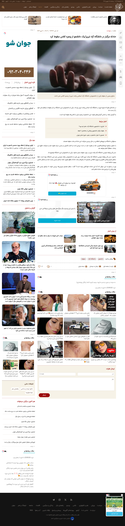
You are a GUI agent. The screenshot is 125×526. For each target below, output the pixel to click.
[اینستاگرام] (59, 500)
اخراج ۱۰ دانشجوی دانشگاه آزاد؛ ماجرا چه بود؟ (91, 126)
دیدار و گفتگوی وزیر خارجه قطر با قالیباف (20, 103)
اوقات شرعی (46, 510)
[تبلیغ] (19, 72)
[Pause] (79, 221)
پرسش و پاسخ (56, 510)
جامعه (40, 7)
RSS (3, 1)
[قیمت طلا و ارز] (120, 72)
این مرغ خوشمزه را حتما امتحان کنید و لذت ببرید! (56, 18)
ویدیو (73, 7)
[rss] (71, 500)
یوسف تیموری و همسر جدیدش (26, 406)
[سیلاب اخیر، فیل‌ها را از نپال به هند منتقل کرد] (70, 239)
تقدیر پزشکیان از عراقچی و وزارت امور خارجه (19, 113)
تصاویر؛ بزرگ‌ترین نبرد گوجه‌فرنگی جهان (19, 119)
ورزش (94, 7)
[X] (65, 500)
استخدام (29, 1)
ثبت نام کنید (114, 514)
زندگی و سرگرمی (55, 7)
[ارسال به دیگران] (121, 42)
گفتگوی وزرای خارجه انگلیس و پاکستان (20, 108)
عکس (78, 7)
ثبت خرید (57, 220)
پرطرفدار (17, 82)
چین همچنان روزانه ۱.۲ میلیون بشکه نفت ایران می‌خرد (19, 202)
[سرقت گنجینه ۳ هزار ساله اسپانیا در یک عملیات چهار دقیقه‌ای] (110, 239)
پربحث (7, 82)
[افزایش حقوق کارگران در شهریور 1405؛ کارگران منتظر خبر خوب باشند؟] (18, 222)
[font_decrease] (120, 63)
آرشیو (7, 1)
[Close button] (122, 495)
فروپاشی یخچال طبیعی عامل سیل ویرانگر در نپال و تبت (19, 442)
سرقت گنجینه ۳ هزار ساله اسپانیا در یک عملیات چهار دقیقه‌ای (92, 237)
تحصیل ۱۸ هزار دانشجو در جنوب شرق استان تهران (90, 135)
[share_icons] (120, 47)
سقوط (83, 259)
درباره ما (18, 1)
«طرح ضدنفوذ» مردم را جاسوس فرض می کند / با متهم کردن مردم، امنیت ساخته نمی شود (19, 329)
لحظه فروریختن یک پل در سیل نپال (25, 416)
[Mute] (82, 221)
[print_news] (120, 37)
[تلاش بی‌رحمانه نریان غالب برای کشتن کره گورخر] (34, 20)
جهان (25, 7)
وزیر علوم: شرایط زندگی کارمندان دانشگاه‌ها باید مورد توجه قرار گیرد (91, 247)
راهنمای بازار (65, 7)
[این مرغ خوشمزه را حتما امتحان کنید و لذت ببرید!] (74, 20)
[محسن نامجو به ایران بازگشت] (114, 20)
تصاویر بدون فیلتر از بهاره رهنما (26, 437)
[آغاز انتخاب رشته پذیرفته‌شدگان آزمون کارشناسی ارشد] (70, 249)
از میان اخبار (112, 231)
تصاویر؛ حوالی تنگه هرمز (25, 189)
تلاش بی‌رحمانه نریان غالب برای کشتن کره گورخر (15, 18)
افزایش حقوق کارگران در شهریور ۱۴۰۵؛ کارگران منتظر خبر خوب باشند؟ (19, 237)
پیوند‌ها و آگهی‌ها (68, 510)
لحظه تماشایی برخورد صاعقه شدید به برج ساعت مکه (20, 175)
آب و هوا (37, 510)
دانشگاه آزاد (91, 259)
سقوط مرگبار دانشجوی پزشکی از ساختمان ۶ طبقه (91, 131)
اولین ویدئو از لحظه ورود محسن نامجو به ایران (18, 145)
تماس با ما (12, 1)
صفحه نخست (108, 7)
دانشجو (101, 259)
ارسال (44, 395)
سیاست (100, 7)
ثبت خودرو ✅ (62, 193)
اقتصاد (46, 7)
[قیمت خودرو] (120, 77)
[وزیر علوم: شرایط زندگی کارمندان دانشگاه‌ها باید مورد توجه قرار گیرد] (110, 249)
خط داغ (32, 140)
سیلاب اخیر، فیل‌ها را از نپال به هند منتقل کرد (50, 236)
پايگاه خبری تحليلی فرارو (58, 515)
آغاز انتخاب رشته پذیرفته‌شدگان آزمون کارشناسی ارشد (52, 247)
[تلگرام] (54, 500)
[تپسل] (49, 175)
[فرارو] (119, 7)
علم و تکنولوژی (86, 7)
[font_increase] (120, 56)
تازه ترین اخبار (29, 82)
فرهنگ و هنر (33, 7)
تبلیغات (23, 1)
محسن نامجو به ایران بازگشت (99, 17)
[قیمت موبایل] (120, 84)
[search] (3, 7)
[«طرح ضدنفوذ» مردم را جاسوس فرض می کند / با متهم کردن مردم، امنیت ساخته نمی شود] (18, 315)
